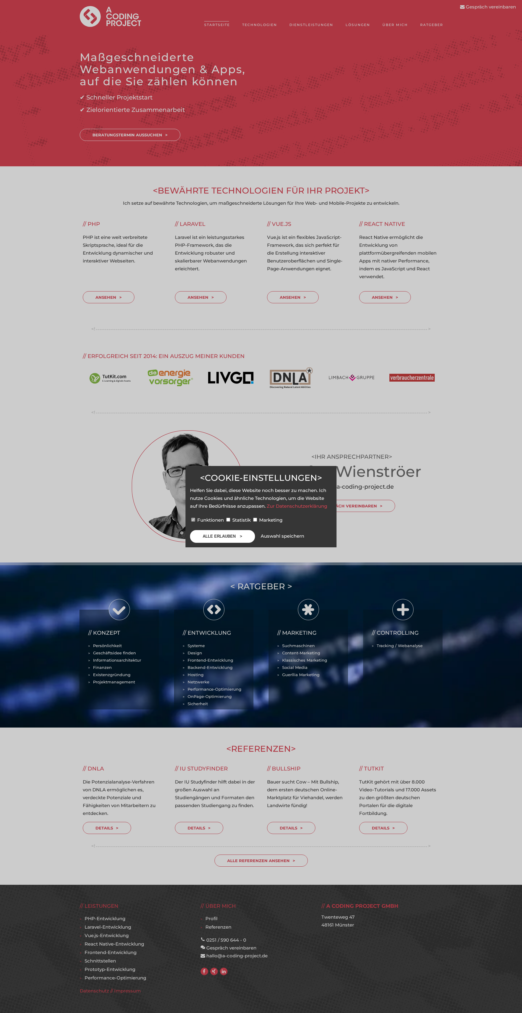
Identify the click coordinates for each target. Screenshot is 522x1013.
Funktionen (210, 520)
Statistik (241, 520)
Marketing (270, 520)
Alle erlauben (220, 536)
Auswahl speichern (282, 536)
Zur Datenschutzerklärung (297, 506)
